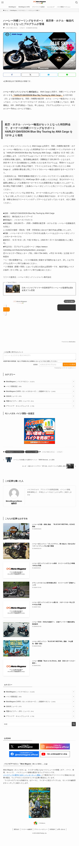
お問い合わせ (61, 829)
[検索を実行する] (74, 724)
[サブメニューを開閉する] (73, 381)
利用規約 (52, 829)
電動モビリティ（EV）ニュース (20, 401)
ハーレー (22, 28)
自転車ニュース (13, 396)
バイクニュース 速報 (32, 452)
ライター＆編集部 (26, 829)
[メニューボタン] (2, 2)
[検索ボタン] (76, 2)
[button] (12, 75)
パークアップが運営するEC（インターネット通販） (22, 775)
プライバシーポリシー (41, 829)
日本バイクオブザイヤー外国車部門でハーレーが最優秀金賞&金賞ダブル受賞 (47, 288)
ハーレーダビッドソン (11, 28)
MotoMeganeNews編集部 (14, 502)
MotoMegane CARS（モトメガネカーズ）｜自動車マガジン (30, 391)
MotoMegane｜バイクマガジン (20, 381)
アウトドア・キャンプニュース (20, 406)
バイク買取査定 (13, 386)
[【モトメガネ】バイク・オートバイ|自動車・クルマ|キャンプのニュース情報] (39, 2)
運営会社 (16, 829)
